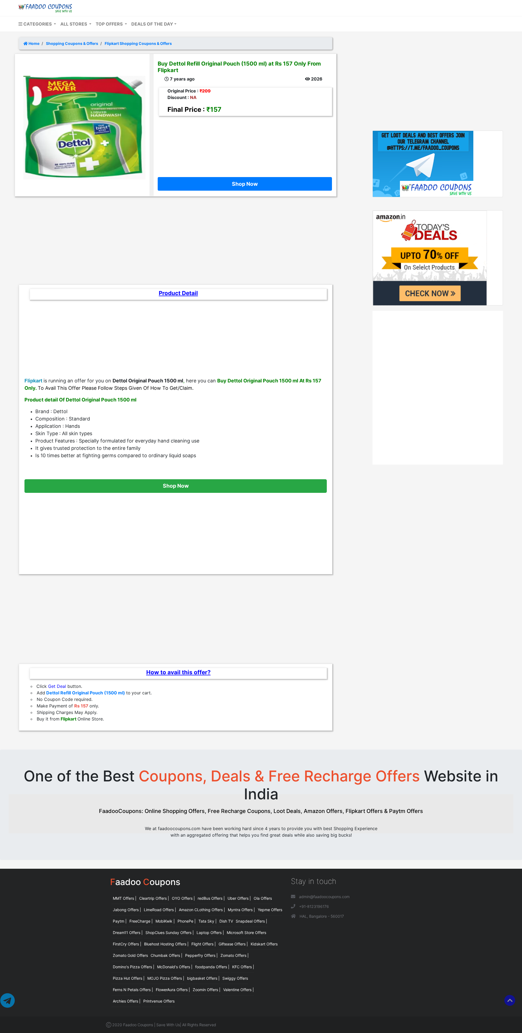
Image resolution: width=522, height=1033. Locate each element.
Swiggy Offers (235, 978)
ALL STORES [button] (74, 24)
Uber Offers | (239, 898)
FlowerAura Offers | (173, 989)
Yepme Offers (270, 909)
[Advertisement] (243, 142)
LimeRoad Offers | (160, 909)
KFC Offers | (243, 966)
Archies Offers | (127, 1001)
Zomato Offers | (234, 955)
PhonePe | (187, 921)
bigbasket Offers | (203, 978)
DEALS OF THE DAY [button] (152, 24)
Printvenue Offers (159, 1001)
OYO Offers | (183, 898)
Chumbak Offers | (166, 955)
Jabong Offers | (127, 909)
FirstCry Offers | (127, 944)
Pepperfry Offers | (201, 955)
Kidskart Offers (264, 944)
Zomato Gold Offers (130, 955)
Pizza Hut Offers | (129, 978)
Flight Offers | (203, 944)
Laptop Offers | (210, 932)
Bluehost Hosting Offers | (166, 944)
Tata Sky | (207, 921)
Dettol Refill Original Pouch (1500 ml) (85, 692)
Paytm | (120, 921)
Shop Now (245, 184)
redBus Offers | (211, 898)
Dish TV (226, 921)
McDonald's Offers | (174, 966)
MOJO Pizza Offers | (165, 978)
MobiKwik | (165, 921)
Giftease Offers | (233, 944)
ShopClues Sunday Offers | (169, 932)
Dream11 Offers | (128, 932)
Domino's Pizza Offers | (133, 966)
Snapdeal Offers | (251, 921)
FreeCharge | (141, 921)
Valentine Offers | (238, 989)
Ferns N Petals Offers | (133, 989)
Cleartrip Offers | (154, 898)
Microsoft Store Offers (246, 932)
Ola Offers (263, 898)
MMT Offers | (124, 898)
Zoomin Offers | (206, 989)
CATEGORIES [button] (37, 24)
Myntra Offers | (241, 909)
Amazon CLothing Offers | (202, 909)
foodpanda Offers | (212, 966)
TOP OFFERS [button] (110, 24)
